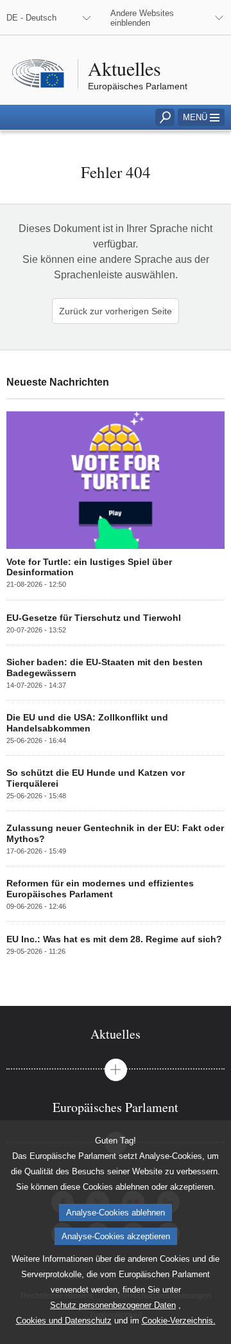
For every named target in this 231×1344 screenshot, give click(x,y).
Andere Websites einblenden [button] (142, 18)
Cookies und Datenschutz (64, 1320)
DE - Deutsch (31, 17)
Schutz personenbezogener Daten (113, 1305)
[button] (201, 117)
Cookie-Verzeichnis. (179, 1320)
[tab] (115, 1034)
